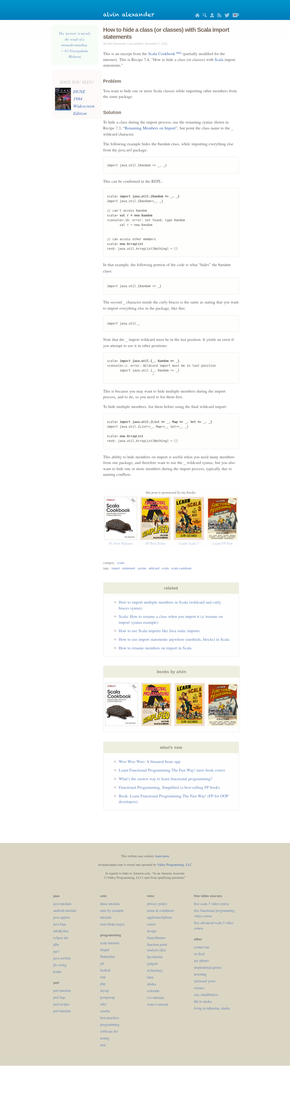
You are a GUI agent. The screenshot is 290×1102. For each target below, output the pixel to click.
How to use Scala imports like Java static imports (159, 630)
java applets (61, 917)
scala (120, 563)
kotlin (57, 971)
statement (128, 568)
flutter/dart (107, 956)
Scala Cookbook (164, 53)
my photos (201, 960)
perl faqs (59, 997)
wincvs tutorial (157, 1004)
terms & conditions (160, 910)
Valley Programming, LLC (174, 864)
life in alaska (203, 1001)
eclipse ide (60, 937)
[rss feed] (218, 16)
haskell (105, 970)
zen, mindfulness (206, 994)
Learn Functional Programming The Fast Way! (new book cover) (172, 770)
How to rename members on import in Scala (155, 648)
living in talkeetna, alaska (212, 1008)
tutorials (105, 917)
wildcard (154, 568)
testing (104, 1038)
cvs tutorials (155, 997)
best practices (109, 1017)
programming (109, 1024)
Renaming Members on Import (150, 128)
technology (155, 970)
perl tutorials (62, 990)
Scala (219, 59)
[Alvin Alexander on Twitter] (226, 16)
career (151, 924)
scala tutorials (109, 942)
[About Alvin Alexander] (211, 16)
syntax (142, 568)
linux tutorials (110, 903)
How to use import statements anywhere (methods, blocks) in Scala (174, 639)
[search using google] (204, 16)
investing (200, 974)
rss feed (199, 953)
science (199, 987)
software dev (109, 1031)
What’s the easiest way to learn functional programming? (165, 778)
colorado (153, 990)
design (151, 930)
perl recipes (61, 1004)
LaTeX (150, 977)
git (102, 963)
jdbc (56, 944)
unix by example (112, 910)
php (103, 983)
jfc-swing (60, 964)
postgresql (107, 997)
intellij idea (61, 930)
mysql (104, 990)
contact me (201, 946)
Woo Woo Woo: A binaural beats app (149, 761)
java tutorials (62, 903)
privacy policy (157, 903)
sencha (105, 1010)
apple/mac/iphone (159, 917)
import (115, 568)
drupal (104, 949)
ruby (103, 1004)
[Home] (196, 16)
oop (103, 976)
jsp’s (56, 951)
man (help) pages (112, 924)
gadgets (152, 963)
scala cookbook (181, 568)
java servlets (62, 958)
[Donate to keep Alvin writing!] (234, 16)
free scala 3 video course (211, 903)
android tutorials (64, 910)
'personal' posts (204, 980)
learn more (162, 856)
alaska (151, 983)
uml (103, 1044)
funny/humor (156, 937)
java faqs (59, 924)
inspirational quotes (208, 967)
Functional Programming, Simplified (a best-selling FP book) (169, 787)
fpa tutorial (154, 956)
